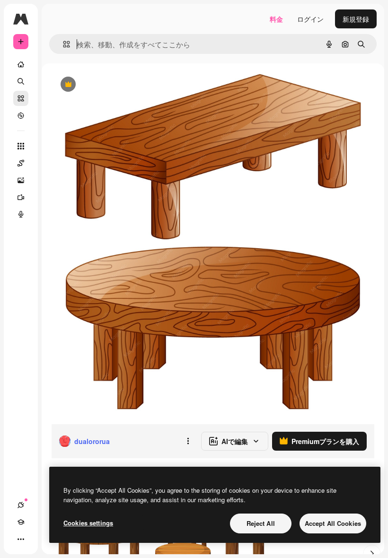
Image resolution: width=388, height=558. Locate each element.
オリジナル (116, 85)
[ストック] (20, 98)
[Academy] (20, 522)
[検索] (20, 81)
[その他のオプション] (187, 441)
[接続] (20, 505)
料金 (276, 19)
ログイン (310, 19)
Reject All (261, 523)
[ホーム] (20, 64)
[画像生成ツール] (20, 180)
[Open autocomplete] (63, 44)
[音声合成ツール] (20, 214)
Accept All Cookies (333, 523)
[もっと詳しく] (20, 115)
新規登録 (356, 19)
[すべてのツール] (20, 146)
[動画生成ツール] (20, 197)
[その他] (20, 539)
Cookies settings (88, 522)
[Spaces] (20, 163)
